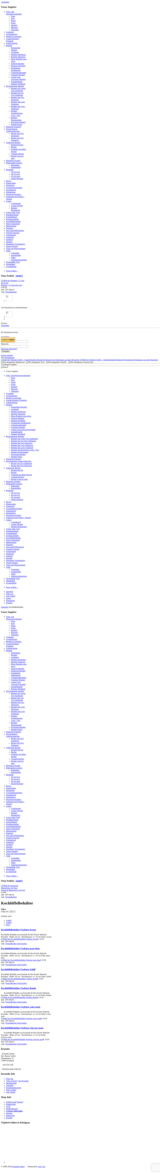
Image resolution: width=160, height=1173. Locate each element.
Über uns (9, 1079)
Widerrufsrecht (12, 1109)
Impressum (10, 1115)
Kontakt (9, 1118)
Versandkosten (11, 292)
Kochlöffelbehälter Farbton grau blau (20, 948)
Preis (8, 925)
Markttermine (11, 1083)
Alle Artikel (10, 1092)
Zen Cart (41, 1166)
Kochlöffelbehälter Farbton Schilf (18, 969)
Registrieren (9, 358)
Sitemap (9, 1113)
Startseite (4, 607)
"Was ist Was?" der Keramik (17, 1081)
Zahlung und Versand (14, 1102)
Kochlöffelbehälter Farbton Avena (18, 929)
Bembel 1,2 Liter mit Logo (11, 285)
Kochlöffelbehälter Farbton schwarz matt (22, 1028)
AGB (8, 1106)
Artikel (9, 920)
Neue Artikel (11, 1090)
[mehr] (19, 275)
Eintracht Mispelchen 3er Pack (13, 890)
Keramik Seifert (18, 1166)
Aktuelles (10, 1085)
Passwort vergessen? (9, 349)
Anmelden (5, 2)
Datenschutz (11, 1104)
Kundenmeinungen (13, 1088)
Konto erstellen (7, 355)
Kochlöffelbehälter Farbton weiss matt (20, 1007)
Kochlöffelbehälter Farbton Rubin (18, 988)
